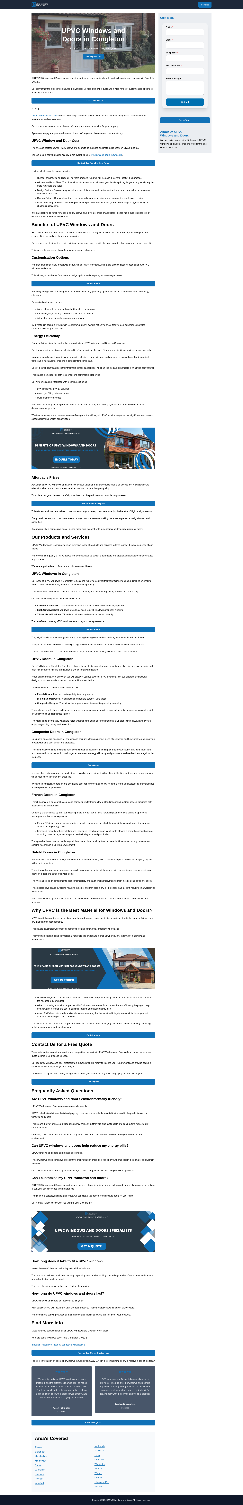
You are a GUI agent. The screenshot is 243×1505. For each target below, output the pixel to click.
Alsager (56, 1345)
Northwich (99, 1446)
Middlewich (40, 1461)
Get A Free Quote (93, 1423)
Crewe (38, 1465)
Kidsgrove (47, 1345)
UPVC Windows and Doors (45, 115)
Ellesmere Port (101, 1482)
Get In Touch (185, 120)
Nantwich (99, 1450)
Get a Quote (91, 56)
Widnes (98, 1473)
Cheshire (99, 1459)
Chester (98, 1477)
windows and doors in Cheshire (106, 155)
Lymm (97, 1455)
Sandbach (66, 1345)
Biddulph (36, 1345)
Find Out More (93, 283)
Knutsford (39, 1474)
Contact (205, 5)
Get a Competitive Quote (93, 503)
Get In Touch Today (93, 101)
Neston (98, 1486)
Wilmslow (40, 1470)
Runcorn (98, 1468)
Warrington (99, 1464)
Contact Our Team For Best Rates (93, 163)
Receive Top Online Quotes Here (93, 1353)
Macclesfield (79, 1345)
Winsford (39, 1483)
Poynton (39, 1479)
